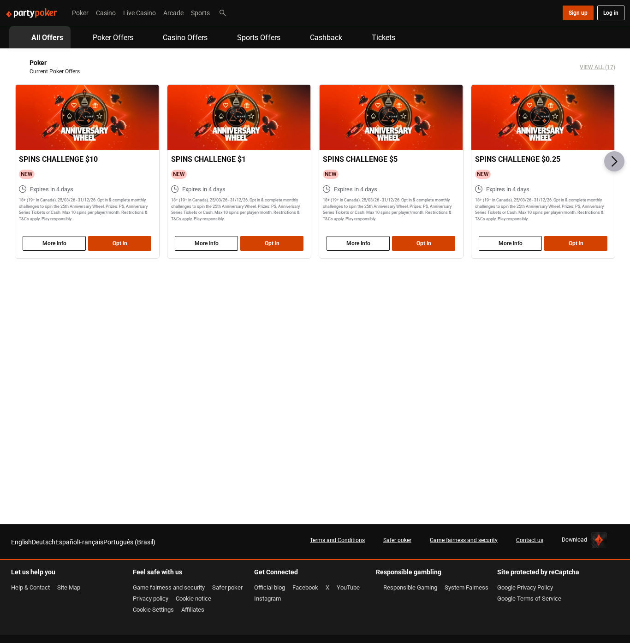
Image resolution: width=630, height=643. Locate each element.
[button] (614, 161)
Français (90, 542)
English (21, 542)
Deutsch (43, 542)
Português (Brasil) (129, 542)
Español (66, 542)
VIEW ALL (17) (597, 67)
